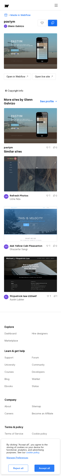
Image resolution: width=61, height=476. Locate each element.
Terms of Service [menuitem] (14, 433)
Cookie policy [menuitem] (39, 433)
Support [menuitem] (9, 357)
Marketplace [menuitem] (11, 340)
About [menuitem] (8, 406)
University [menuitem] (10, 364)
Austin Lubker (17, 299)
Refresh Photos (19, 195)
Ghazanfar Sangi (18, 249)
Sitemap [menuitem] (36, 406)
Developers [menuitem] (38, 372)
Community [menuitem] (38, 364)
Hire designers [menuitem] (40, 333)
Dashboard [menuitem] (10, 333)
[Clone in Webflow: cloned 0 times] (52, 23)
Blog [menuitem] (7, 379)
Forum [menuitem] (35, 357)
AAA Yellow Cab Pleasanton (26, 246)
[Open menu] (56, 5)
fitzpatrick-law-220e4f (23, 296)
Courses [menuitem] (9, 372)
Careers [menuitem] (9, 413)
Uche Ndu (15, 199)
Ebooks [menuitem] (9, 386)
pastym (8, 147)
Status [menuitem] (35, 386)
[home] (6, 6)
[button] (42, 23)
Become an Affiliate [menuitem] (42, 413)
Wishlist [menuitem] (36, 379)
